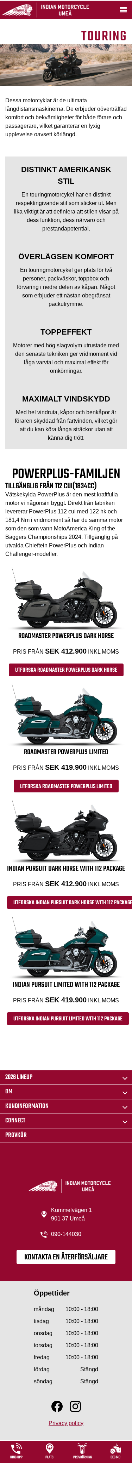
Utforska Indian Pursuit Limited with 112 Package (67, 1019)
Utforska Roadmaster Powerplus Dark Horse (66, 670)
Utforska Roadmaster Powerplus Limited (66, 786)
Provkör (16, 1135)
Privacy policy (66, 1423)
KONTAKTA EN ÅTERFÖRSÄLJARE (66, 1257)
